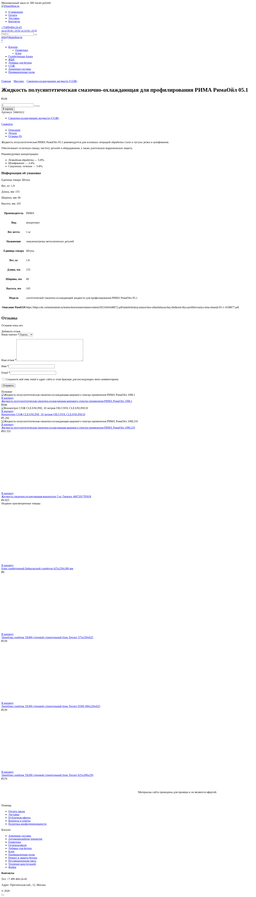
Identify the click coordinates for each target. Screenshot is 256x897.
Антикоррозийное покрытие (25, 838)
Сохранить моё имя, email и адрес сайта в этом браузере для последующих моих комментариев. (62, 379)
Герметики (21, 50)
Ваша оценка (10, 334)
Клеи (18, 53)
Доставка (13, 18)
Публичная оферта (19, 817)
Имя (5, 366)
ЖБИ (11, 59)
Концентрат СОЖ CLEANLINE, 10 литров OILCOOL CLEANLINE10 (43, 414)
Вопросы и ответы (19, 820)
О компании (15, 11)
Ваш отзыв (8, 360)
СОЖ (11, 65)
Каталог (13, 47)
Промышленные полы (21, 72)
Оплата (12, 15)
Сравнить (7, 124)
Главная (6, 81)
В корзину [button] (7, 397)
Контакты (14, 21)
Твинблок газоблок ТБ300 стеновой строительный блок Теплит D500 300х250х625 (50, 706)
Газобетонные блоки (20, 56)
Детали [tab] (12, 133)
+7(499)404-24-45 (19, 29)
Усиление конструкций (22, 863)
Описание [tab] (14, 129)
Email (5, 372)
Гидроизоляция (17, 845)
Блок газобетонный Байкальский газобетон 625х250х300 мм (37, 568)
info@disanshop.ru (11, 37)
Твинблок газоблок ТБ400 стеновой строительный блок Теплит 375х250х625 (47, 637)
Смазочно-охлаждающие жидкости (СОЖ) (52, 81)
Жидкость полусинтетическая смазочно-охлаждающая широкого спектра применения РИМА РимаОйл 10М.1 (66, 401)
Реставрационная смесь (22, 860)
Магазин (19, 81)
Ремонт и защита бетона (22, 857)
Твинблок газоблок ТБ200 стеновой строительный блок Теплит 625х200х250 (47, 775)
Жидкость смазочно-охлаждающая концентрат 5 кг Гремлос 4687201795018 (46, 496)
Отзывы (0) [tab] (15, 136)
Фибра (12, 867)
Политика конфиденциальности (27, 823)
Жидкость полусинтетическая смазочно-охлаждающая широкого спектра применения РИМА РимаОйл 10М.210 (68, 427)
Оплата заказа (16, 811)
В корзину (8, 109)
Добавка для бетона (20, 62)
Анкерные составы (19, 68)
